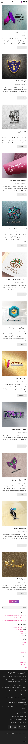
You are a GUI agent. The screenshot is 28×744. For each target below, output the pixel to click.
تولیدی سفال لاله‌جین (20, 528)
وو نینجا (21, 631)
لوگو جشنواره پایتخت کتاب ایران (17, 229)
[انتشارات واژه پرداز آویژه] (14, 465)
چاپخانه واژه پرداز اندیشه (19, 429)
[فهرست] (2, 2)
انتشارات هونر (22, 132)
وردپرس (25, 667)
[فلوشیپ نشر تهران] (14, 17)
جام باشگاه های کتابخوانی (19, 81)
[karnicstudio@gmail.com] (25, 716)
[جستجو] (12, 2)
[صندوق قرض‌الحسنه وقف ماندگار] (14, 313)
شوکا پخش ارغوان (21, 378)
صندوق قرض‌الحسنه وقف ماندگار (17, 328)
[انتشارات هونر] (14, 117)
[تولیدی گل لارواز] (14, 564)
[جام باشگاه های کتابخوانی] (14, 66)
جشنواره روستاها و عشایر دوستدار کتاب (14, 279)
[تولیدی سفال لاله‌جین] (14, 513)
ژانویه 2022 (24, 642)
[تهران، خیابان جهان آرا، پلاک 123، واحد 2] (25, 723)
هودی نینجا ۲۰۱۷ (19, 629)
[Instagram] (15, 727)
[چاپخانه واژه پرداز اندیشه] (14, 414)
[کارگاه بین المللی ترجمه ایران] (14, 165)
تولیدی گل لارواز (22, 579)
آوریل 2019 (24, 645)
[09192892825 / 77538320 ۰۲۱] (25, 719)
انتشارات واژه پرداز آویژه (19, 480)
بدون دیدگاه (18, 36)
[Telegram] (10, 727)
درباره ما (25, 741)
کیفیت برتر (21, 633)
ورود (26, 660)
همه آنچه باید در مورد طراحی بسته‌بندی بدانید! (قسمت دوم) (14, 615)
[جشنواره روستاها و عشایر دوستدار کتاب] (14, 264)
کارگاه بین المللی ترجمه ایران (18, 180)
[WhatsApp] (20, 727)
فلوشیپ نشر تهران (21, 33)
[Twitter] (24, 727)
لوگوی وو (21, 635)
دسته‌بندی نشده (23, 652)
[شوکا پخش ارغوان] (14, 363)
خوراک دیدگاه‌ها (23, 665)
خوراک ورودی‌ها (23, 662)
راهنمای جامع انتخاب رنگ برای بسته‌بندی (18, 618)
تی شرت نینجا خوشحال (18, 627)
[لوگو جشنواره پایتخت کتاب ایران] (14, 213)
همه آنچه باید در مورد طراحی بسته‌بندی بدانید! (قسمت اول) (14, 620)
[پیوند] (24, 2)
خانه (26, 737)
